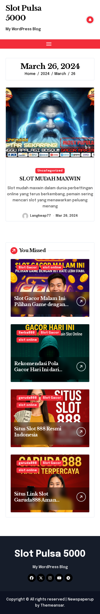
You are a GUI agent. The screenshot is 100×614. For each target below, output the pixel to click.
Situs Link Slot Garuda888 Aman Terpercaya (35, 500)
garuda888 (28, 397)
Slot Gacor (28, 267)
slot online (52, 267)
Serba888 (27, 332)
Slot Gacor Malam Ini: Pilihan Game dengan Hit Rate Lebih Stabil (40, 304)
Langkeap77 (40, 215)
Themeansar (52, 605)
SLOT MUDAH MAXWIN (50, 179)
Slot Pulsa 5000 (23, 13)
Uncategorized (50, 170)
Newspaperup (81, 599)
